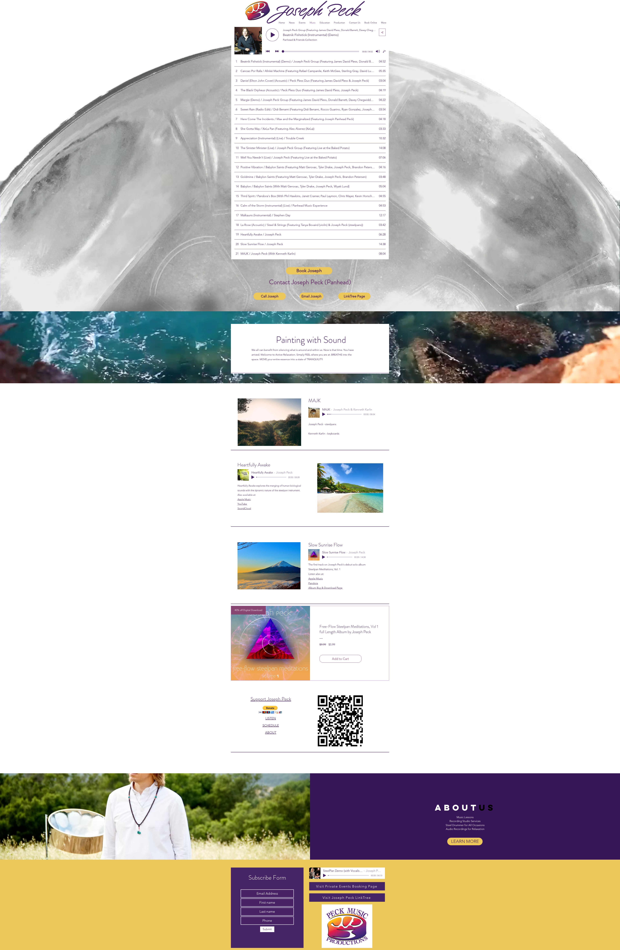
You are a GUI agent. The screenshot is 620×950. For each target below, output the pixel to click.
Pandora (313, 583)
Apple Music (244, 499)
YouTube (242, 503)
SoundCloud (244, 508)
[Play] (323, 414)
